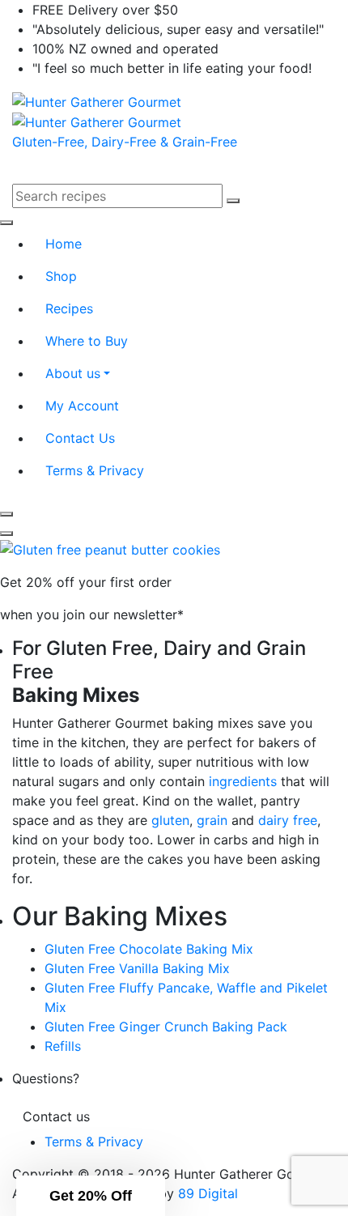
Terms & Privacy (94, 1141)
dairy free (287, 820)
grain (212, 820)
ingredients (243, 781)
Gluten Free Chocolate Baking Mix (149, 949)
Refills (63, 1046)
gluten (170, 820)
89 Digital (208, 1193)
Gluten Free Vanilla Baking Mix (137, 968)
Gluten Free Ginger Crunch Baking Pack (166, 1026)
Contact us (56, 1116)
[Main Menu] (22, 179)
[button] (90, 1196)
